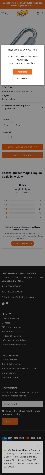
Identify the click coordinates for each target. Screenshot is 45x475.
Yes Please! (22, 72)
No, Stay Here (22, 78)
